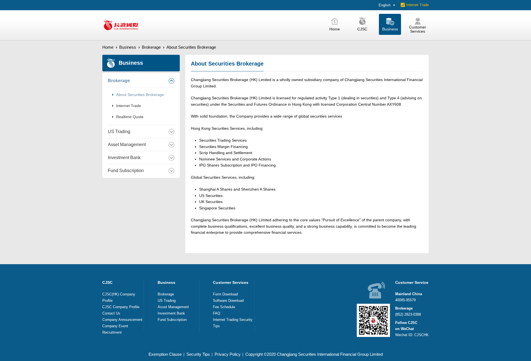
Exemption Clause (165, 354)
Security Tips (198, 354)
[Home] (120, 25)
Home (107, 47)
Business (127, 47)
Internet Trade (417, 5)
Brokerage (151, 47)
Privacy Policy (228, 354)
